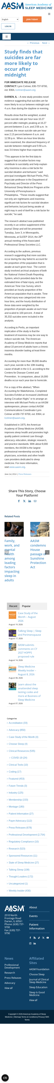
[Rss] (35, 938)
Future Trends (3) (18, 786)
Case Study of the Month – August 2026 (28, 617)
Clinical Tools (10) (18, 765)
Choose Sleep (37, 974)
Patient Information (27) (21, 813)
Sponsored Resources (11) (23, 855)
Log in (8, 26)
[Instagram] (30, 943)
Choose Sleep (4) (18, 744)
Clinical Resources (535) (22, 751)
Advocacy (9, 983)
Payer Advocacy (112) (20, 820)
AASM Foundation (39, 969)
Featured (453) (16, 778)
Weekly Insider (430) (20, 890)
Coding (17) (15, 771)
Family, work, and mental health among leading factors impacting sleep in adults (12, 560)
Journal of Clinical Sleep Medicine (39, 981)
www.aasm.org (17, 467)
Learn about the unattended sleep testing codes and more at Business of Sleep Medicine (29, 692)
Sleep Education (38, 987)
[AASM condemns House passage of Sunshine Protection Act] (40, 523)
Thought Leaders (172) (21, 876)
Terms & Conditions (29, 1017)
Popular (26, 606)
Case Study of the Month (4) (23, 737)
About (33, 907)
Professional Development (12, 966)
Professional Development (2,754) (27, 834)
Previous (34, 43)
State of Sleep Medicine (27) (24, 862)
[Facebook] (30, 938)
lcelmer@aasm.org (25, 90)
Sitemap (17, 1017)
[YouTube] (48, 938)
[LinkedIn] (35, 943)
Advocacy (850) (17, 730)
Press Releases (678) (20, 827)
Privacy (41, 1017)
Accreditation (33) (18, 723)
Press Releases (24, 474)
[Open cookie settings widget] (5, 1077)
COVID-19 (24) (19, 757)
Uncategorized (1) (18, 883)
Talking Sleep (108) (19, 869)
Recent (13, 606)
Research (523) (17, 848)
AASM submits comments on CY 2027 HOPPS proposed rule (27, 650)
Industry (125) (16, 792)
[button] (6, 552)
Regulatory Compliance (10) (24, 841)
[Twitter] (43, 938)
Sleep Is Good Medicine (37, 994)
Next (44, 43)
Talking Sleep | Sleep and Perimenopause (29, 632)
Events (33, 916)
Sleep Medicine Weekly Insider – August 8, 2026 (27, 670)
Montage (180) (16, 806)
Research (9, 972)
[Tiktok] (39, 938)
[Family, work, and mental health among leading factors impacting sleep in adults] (14, 523)
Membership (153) (18, 799)
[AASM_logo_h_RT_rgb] (27, 3)
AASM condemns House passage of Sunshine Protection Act (38, 554)
